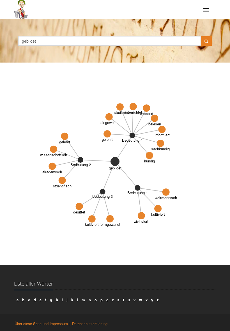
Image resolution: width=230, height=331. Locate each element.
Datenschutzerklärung (89, 323)
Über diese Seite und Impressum (41, 323)
